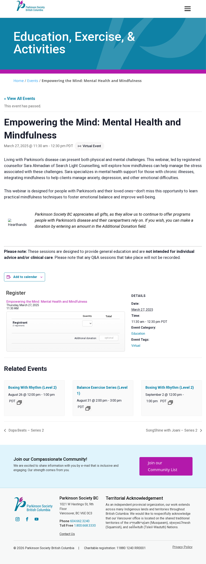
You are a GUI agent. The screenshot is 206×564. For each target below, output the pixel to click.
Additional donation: (85, 338)
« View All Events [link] (19, 98)
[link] (19, 402)
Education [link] (138, 333)
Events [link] (32, 80)
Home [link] (18, 80)
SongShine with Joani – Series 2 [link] (172, 430)
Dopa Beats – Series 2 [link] (26, 430)
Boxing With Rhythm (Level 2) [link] (32, 387)
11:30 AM (12, 308)
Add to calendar (25, 277)
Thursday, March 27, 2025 (22, 305)
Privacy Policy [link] (182, 547)
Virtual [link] (135, 346)
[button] (188, 9)
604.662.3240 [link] (80, 521)
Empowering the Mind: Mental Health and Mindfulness (46, 301)
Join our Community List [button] (162, 466)
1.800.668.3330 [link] (85, 525)
